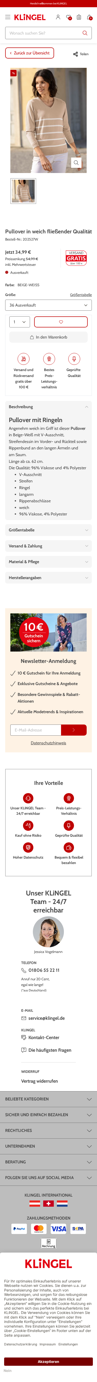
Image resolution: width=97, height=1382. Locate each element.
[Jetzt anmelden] (74, 730)
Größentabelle (81, 294)
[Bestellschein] (78, 17)
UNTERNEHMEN (20, 1146)
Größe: (10, 294)
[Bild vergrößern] (76, 163)
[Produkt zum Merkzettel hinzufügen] (61, 321)
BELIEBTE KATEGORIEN (27, 1099)
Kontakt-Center (43, 1037)
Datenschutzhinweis (48, 743)
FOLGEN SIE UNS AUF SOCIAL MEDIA (39, 1177)
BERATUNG (15, 1161)
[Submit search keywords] (85, 33)
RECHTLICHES (18, 1130)
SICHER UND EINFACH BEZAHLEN (36, 1114)
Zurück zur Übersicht (31, 53)
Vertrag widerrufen (39, 1081)
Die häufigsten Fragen (49, 1050)
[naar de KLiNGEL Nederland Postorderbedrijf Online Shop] (62, 1203)
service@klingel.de (46, 1018)
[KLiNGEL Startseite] (30, 17)
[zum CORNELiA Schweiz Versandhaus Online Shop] (48, 1203)
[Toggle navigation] (7, 17)
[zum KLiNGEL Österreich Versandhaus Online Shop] (34, 1203)
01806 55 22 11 (43, 970)
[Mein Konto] (58, 17)
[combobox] (48, 33)
